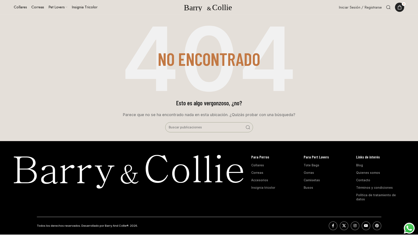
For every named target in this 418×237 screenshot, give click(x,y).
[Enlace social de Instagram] (355, 225)
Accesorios (259, 180)
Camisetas (312, 180)
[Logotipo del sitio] (209, 7)
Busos (308, 187)
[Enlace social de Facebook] (333, 225)
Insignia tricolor (263, 187)
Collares (257, 165)
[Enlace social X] (344, 225)
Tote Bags (311, 165)
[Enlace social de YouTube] (366, 225)
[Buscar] (388, 7)
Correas (257, 172)
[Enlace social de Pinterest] (377, 225)
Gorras (309, 172)
